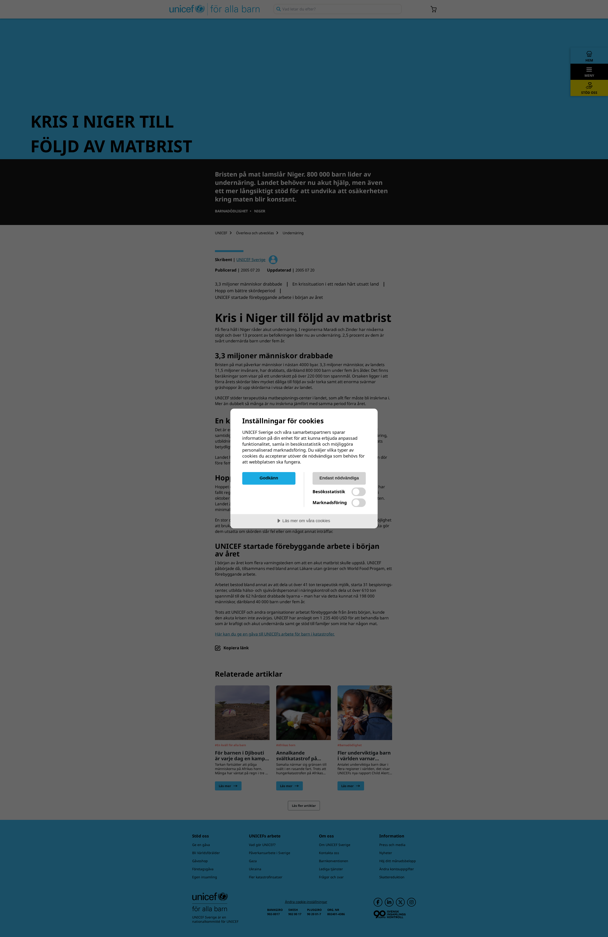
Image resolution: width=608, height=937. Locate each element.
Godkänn (269, 478)
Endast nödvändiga (339, 478)
